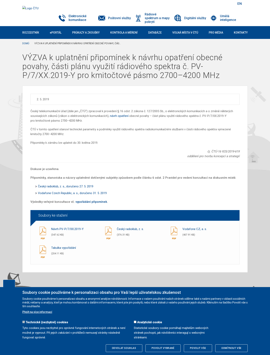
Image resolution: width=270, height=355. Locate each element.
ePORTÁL (55, 32)
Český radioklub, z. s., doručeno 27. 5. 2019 (65, 186)
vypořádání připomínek (91, 202)
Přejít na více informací (37, 312)
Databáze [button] (155, 32)
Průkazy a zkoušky (86, 32)
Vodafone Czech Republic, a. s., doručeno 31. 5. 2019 (72, 193)
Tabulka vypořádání (63, 248)
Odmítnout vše (231, 348)
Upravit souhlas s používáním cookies (9, 283)
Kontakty (241, 32)
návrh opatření (119, 116)
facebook (206, 4)
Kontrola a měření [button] (124, 32)
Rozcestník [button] (30, 32)
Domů (25, 43)
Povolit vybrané (163, 348)
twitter (213, 4)
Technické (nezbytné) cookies (47, 322)
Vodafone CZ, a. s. (194, 229)
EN (239, 4)
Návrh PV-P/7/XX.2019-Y (67, 229)
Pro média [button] (216, 32)
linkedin (220, 4)
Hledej (229, 4)
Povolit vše (198, 348)
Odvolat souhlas (124, 348)
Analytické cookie (149, 322)
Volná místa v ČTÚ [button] (185, 32)
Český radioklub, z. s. (130, 229)
